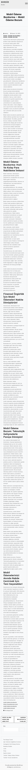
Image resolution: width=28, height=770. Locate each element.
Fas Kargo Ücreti (8, 739)
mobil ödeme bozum (9, 708)
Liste (4, 748)
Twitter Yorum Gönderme (10, 757)
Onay (4, 751)
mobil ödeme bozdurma (10, 702)
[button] (26, 3)
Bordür (5, 2)
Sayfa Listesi (7, 753)
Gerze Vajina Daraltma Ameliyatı (6, 719)
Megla (10, 767)
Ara (4, 726)
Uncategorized (9, 710)
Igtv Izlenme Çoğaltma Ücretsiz (12, 742)
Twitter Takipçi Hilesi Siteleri (11, 755)
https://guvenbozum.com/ (10, 704)
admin (6, 33)
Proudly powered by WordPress (14, 765)
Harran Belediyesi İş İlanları (21, 719)
